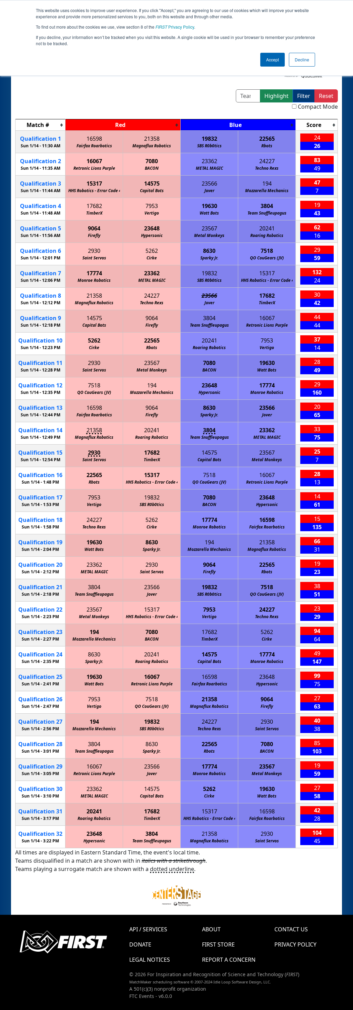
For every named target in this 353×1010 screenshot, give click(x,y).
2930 (94, 251)
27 (40, 721)
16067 (94, 161)
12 (40, 385)
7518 (267, 251)
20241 (267, 228)
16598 (94, 138)
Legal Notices (149, 959)
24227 (267, 161)
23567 (209, 228)
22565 (267, 138)
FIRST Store (218, 944)
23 (40, 632)
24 (40, 654)
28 (40, 744)
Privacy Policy (174, 27)
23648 (152, 228)
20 (40, 564)
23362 (209, 161)
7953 (151, 206)
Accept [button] (272, 59)
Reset (326, 96)
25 (40, 677)
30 (40, 789)
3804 (267, 206)
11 (40, 363)
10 (40, 340)
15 (40, 452)
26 (40, 699)
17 (40, 497)
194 (267, 183)
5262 (151, 251)
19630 (209, 206)
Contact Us (291, 929)
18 (40, 520)
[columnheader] (40, 125)
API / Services (148, 929)
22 (40, 609)
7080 (151, 161)
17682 (94, 206)
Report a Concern (228, 959)
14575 (152, 183)
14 (40, 430)
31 (40, 811)
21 (40, 587)
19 (40, 542)
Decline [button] (302, 59)
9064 (94, 228)
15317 (94, 183)
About (211, 929)
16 (40, 475)
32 (40, 834)
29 (40, 766)
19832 (209, 138)
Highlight (276, 96)
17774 (94, 273)
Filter (303, 96)
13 (40, 408)
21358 (152, 138)
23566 (209, 183)
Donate (140, 944)
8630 (209, 251)
